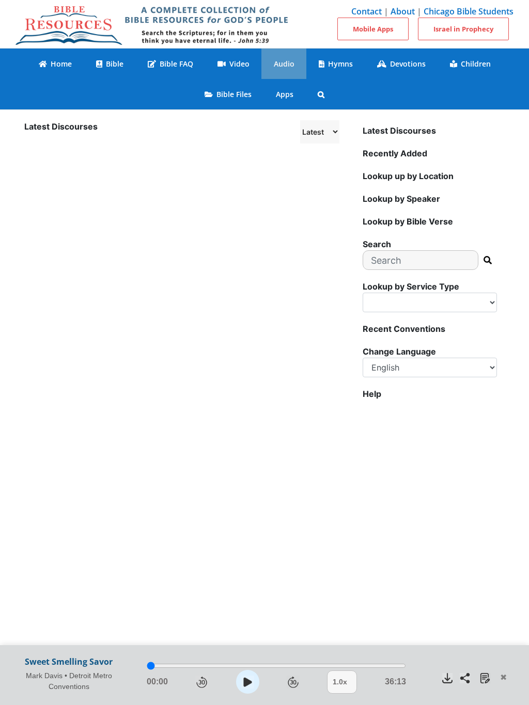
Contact (366, 11)
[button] (321, 94)
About (403, 11)
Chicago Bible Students (469, 11)
